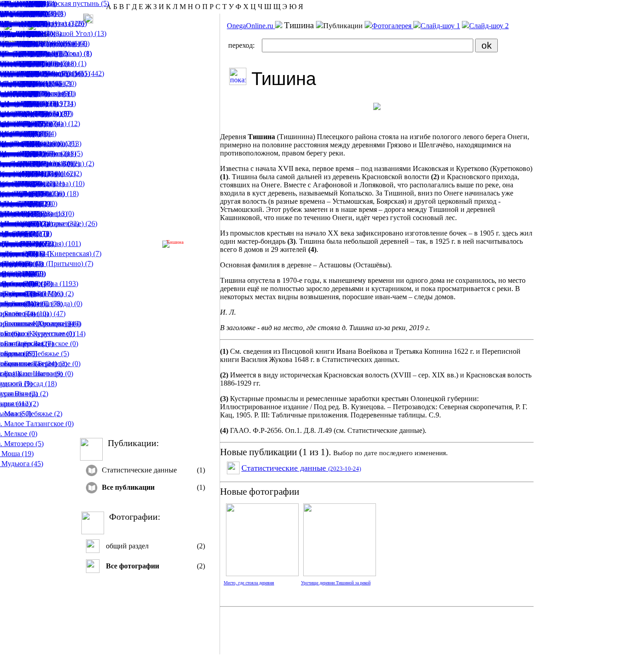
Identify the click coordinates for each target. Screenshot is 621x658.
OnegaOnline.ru (251, 26)
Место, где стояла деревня (249, 582)
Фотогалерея (392, 26)
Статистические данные (139, 470)
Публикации (344, 26)
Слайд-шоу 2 (489, 26)
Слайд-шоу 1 (440, 26)
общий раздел (127, 546)
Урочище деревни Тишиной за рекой (336, 582)
